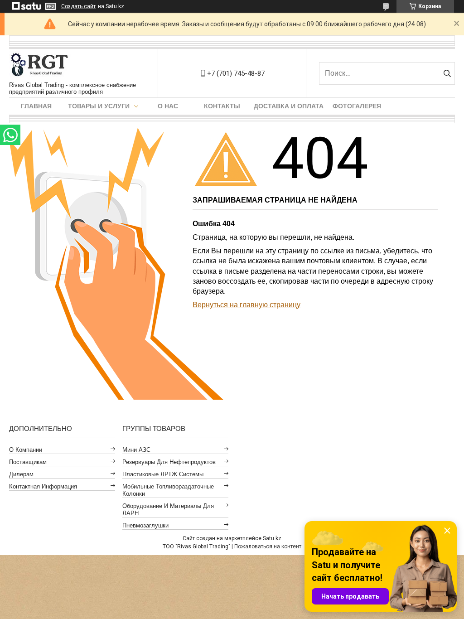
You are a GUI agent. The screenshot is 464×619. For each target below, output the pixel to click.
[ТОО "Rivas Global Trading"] (41, 65)
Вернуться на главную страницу (246, 305)
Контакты (222, 106)
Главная (36, 106)
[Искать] (447, 73)
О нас (168, 106)
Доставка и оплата (289, 106)
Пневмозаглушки (145, 525)
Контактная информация (43, 486)
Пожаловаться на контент (267, 546)
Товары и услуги (99, 106)
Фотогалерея (357, 106)
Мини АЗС (136, 449)
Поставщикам (28, 462)
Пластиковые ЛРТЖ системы (162, 474)
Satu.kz (272, 538)
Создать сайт (78, 6)
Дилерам (21, 474)
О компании (25, 449)
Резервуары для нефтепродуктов (169, 462)
